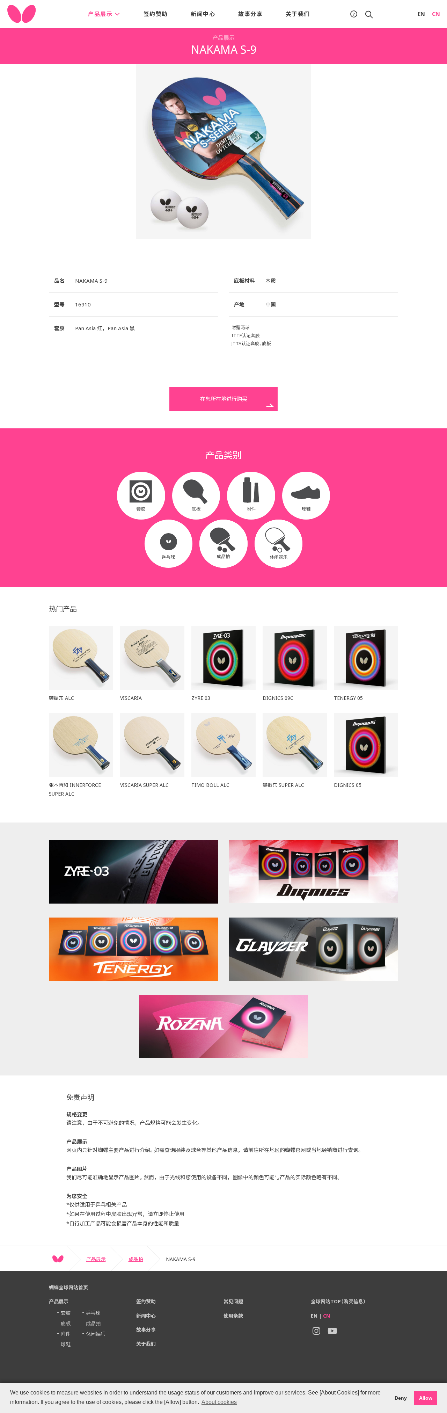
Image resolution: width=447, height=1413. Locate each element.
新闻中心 (203, 14)
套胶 (66, 1313)
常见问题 (233, 1301)
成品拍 (136, 1259)
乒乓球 (93, 1313)
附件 (66, 1334)
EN (421, 14)
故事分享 (250, 14)
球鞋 (66, 1344)
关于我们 (298, 14)
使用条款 (233, 1315)
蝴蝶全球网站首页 (68, 1287)
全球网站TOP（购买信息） (338, 1301)
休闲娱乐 (95, 1334)
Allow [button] (425, 1398)
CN (436, 14)
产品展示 (101, 14)
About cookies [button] (219, 1402)
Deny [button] (401, 1398)
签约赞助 (156, 14)
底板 (66, 1323)
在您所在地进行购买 (223, 398)
